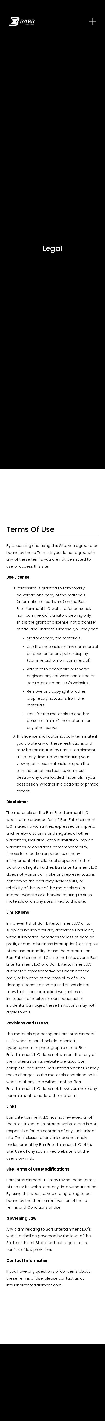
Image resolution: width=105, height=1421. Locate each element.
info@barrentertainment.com (34, 1285)
